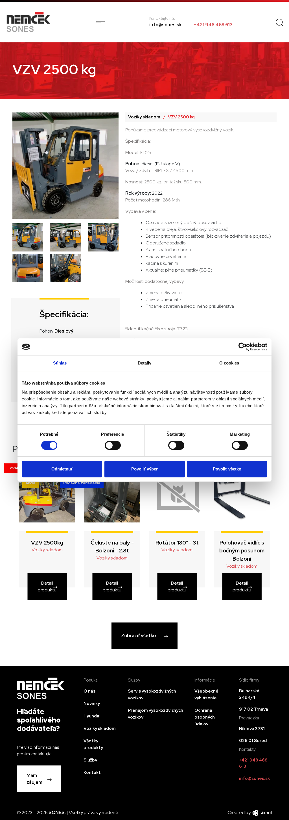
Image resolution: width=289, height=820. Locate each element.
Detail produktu (47, 586)
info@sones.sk (165, 25)
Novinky (92, 703)
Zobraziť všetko (138, 636)
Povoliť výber (144, 469)
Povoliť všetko (227, 469)
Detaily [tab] (145, 363)
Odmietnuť (62, 469)
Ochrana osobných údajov (204, 717)
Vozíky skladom (144, 117)
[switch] (112, 445)
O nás (89, 691)
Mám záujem (34, 779)
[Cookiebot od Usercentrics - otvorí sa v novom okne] (242, 346)
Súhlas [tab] (60, 363)
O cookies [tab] (229, 363)
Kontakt (92, 772)
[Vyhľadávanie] (279, 22)
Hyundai (92, 716)
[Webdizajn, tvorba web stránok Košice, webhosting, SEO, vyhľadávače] (261, 812)
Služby (90, 760)
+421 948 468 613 (213, 25)
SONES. (58, 812)
